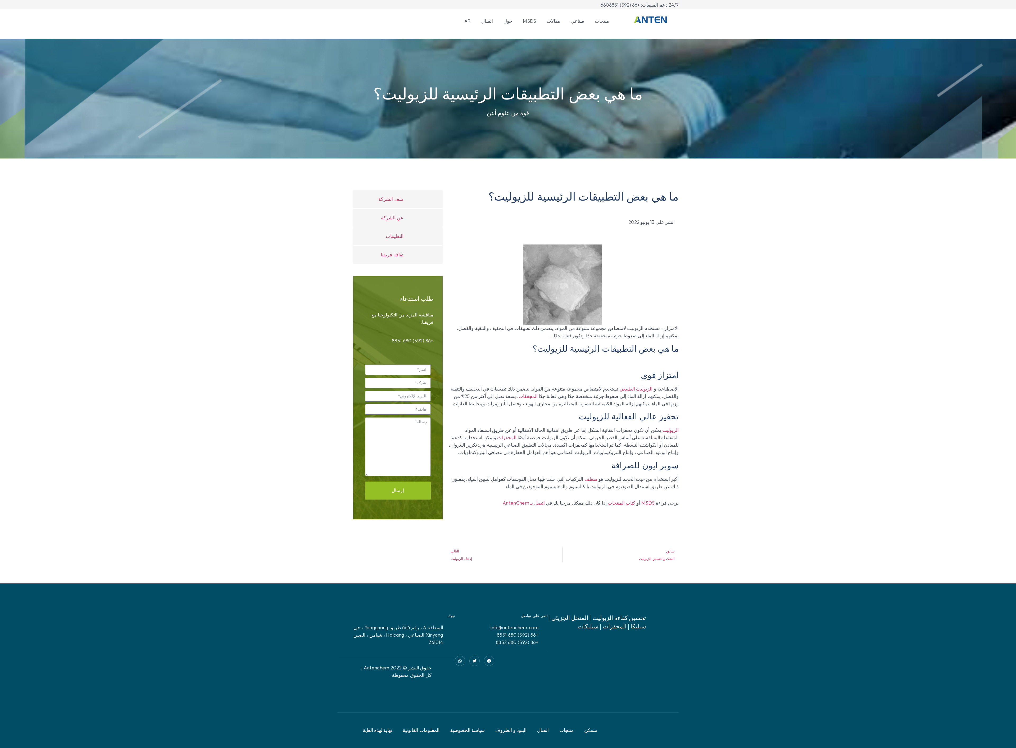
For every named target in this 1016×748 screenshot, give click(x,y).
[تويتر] (474, 661)
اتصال (487, 21)
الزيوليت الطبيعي (635, 389)
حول (508, 21)
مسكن (590, 730)
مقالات (553, 21)
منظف (590, 479)
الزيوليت (670, 430)
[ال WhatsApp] (460, 661)
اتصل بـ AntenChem (524, 503)
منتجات (602, 21)
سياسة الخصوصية (467, 730)
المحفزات (506, 437)
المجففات (528, 396)
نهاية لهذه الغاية (377, 730)
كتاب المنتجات (621, 503)
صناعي (577, 21)
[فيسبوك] (489, 661)
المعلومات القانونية (421, 730)
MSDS (529, 21)
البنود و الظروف (511, 730)
